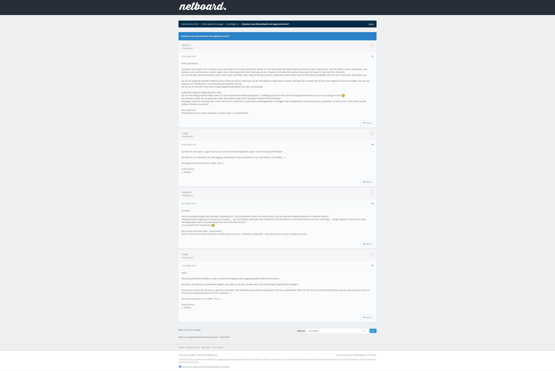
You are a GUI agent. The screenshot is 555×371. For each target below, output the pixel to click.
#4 (372, 265)
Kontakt (182, 347)
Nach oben (206, 347)
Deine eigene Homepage (212, 24)
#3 (372, 203)
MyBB (191, 355)
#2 (372, 144)
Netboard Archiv (193, 347)
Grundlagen (231, 24)
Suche (371, 24)
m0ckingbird (359, 355)
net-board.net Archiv (190, 24)
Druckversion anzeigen (191, 329)
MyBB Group (211, 355)
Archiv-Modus (217, 347)
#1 (372, 56)
